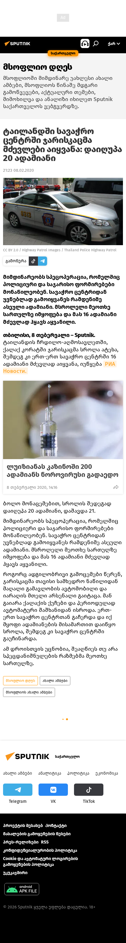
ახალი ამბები (55, 681)
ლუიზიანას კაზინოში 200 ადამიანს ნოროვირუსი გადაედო (62, 471)
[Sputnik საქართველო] (18, 46)
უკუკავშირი (15, 872)
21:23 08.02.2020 (18, 170)
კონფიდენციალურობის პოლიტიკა (40, 850)
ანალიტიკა (49, 773)
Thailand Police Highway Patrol (90, 250)
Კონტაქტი (56, 825)
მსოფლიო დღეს (20, 681)
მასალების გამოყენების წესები (37, 833)
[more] (116, 487)
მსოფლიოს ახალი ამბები (29, 692)
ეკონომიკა (106, 773)
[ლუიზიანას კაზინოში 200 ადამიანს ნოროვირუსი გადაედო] (63, 420)
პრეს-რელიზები (21, 842)
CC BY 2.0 (10, 250)
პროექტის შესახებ (23, 825)
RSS (45, 842)
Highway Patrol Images (41, 250)
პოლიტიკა (78, 773)
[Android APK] (22, 890)
